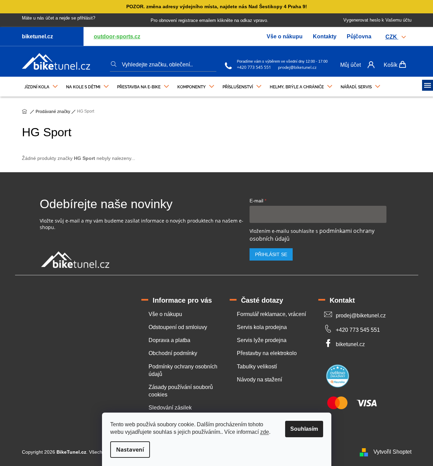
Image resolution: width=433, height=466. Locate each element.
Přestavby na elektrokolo (267, 353)
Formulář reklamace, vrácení (271, 314)
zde (264, 432)
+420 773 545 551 (254, 67)
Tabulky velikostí (257, 366)
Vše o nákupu (285, 36)
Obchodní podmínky (173, 353)
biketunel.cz (350, 344)
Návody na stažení (259, 379)
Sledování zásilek (170, 408)
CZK (391, 37)
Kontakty (324, 36)
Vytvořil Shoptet (392, 452)
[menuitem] (41, 85)
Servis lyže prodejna (261, 340)
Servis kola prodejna (262, 327)
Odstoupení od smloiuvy (178, 327)
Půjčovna (359, 36)
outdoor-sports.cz (117, 36)
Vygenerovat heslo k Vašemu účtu (377, 20)
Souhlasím (304, 429)
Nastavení (130, 449)
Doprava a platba (169, 340)
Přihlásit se (271, 254)
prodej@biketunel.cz (297, 67)
